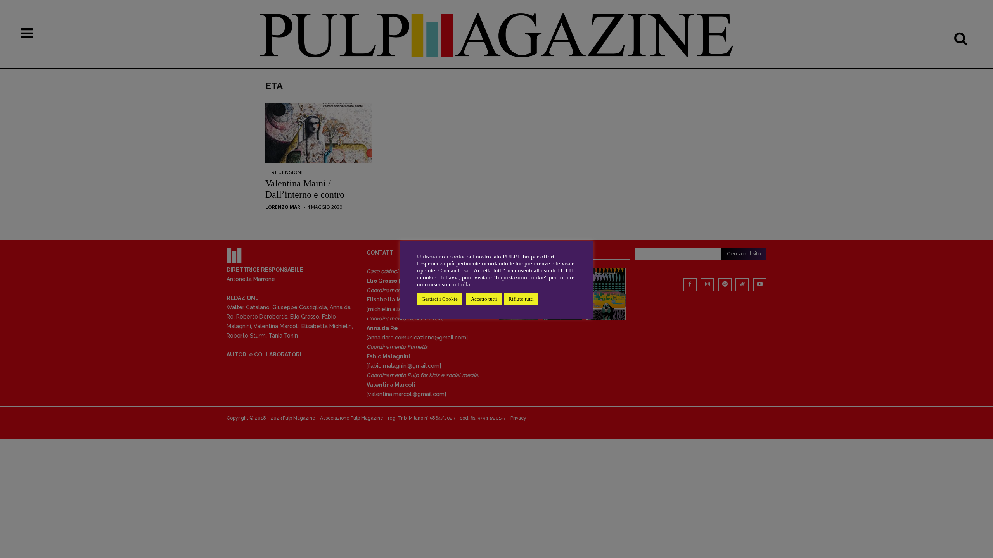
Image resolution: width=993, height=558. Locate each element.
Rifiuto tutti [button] (521, 299)
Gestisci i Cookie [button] (440, 299)
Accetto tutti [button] (484, 299)
